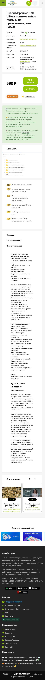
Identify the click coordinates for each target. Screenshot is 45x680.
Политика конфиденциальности (17, 609)
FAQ (6, 613)
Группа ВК (9, 647)
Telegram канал (11, 643)
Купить (31, 89)
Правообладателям (12, 606)
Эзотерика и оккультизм (28, 39)
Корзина (8, 633)
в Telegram (25, 133)
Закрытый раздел (12, 640)
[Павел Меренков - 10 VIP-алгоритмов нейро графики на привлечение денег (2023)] (22, 169)
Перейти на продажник (28, 46)
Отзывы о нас (10, 636)
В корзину (30, 81)
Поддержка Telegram (14, 602)
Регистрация (10, 629)
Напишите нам (25, 61)
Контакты (9, 616)
